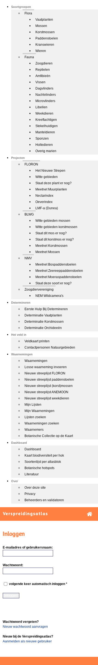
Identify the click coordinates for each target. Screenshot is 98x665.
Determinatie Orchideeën (43, 328)
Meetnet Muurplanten (51, 189)
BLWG (29, 214)
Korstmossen (45, 32)
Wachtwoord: (13, 565)
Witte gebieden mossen (52, 221)
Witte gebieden (46, 177)
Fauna (29, 57)
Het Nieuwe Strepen (50, 171)
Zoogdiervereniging (39, 289)
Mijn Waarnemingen (39, 411)
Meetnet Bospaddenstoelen (55, 264)
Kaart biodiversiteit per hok (44, 455)
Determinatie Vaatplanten (43, 315)
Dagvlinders (44, 88)
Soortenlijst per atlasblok (42, 462)
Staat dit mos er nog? (51, 233)
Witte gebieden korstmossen (56, 227)
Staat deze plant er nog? (53, 183)
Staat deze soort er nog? (53, 283)
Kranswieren (44, 45)
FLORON (31, 164)
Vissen (40, 82)
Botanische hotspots (39, 468)
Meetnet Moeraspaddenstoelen (58, 277)
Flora (28, 13)
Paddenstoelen (46, 38)
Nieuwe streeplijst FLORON (44, 373)
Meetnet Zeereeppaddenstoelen (59, 271)
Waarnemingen (35, 361)
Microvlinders (45, 101)
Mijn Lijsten (32, 405)
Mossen (41, 26)
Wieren (40, 51)
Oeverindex (44, 202)
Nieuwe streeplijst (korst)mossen (48, 386)
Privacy (29, 494)
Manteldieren (45, 132)
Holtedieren (44, 145)
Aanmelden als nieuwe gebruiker (27, 641)
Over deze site (35, 487)
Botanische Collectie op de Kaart (48, 436)
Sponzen (42, 138)
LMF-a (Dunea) (46, 208)
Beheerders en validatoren (44, 500)
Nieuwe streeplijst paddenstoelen (49, 379)
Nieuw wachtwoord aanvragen (25, 627)
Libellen (41, 107)
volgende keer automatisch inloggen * (37, 584)
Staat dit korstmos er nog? (54, 239)
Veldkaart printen (37, 341)
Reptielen (42, 70)
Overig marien (45, 151)
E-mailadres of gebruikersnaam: (28, 547)
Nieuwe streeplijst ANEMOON (46, 392)
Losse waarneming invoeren (45, 367)
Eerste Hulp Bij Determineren (46, 309)
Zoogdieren (44, 63)
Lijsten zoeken (35, 417)
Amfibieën (42, 76)
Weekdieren (44, 113)
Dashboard (32, 449)
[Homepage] (89, 514)
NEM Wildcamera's (49, 296)
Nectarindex (44, 196)
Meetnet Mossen (47, 252)
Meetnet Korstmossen (51, 246)
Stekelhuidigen (46, 126)
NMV (28, 258)
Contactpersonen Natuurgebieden (49, 347)
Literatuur (31, 474)
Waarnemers (34, 430)
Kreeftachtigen (46, 120)
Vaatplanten (44, 19)
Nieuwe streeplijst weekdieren (46, 398)
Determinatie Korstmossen (44, 322)
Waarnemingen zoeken (41, 423)
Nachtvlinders (45, 95)
